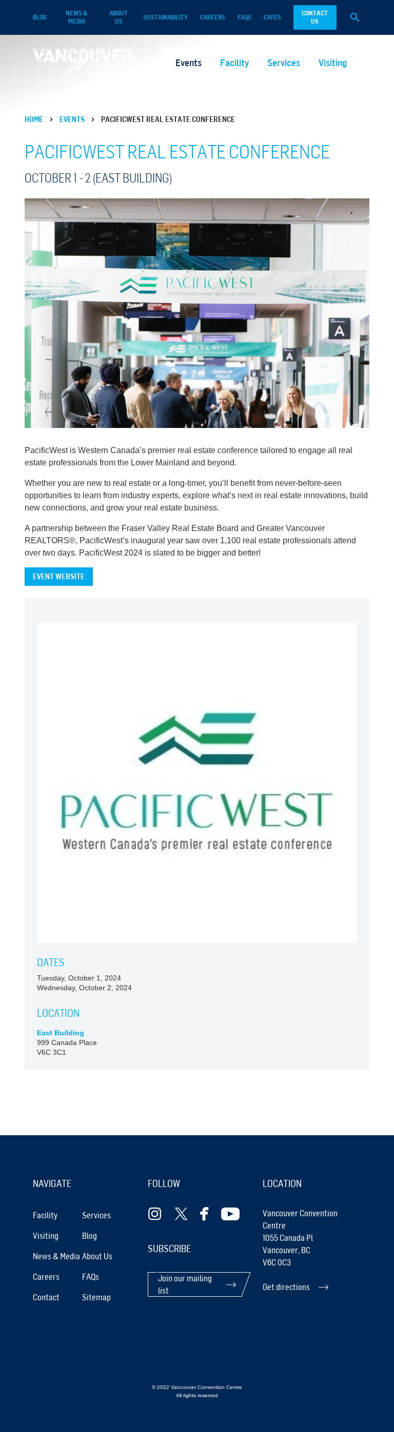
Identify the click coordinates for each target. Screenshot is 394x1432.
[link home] (83, 62)
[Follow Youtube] (230, 1214)
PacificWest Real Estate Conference (168, 119)
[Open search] (355, 17)
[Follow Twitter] (181, 1214)
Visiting (333, 62)
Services (283, 62)
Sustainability (165, 17)
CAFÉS (272, 17)
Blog (40, 17)
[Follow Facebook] (204, 1214)
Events (188, 62)
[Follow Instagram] (155, 1214)
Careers (212, 17)
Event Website (59, 576)
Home (34, 119)
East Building (60, 1033)
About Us (118, 17)
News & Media (76, 17)
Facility (234, 62)
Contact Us (315, 17)
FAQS (244, 17)
